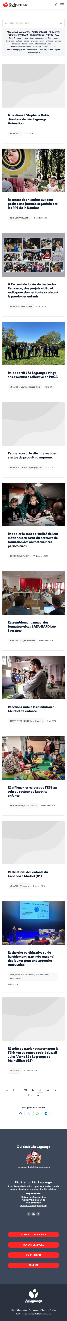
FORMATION (54, 32)
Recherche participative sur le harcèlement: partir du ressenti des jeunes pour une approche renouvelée (31, 958)
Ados (57, 35)
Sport (57, 49)
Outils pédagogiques (16, 49)
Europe (58, 40)
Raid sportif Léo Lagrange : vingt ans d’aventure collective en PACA (33, 375)
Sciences (10, 40)
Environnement (37, 40)
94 (47, 1090)
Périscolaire (32, 49)
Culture (19, 40)
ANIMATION (24, 32)
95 (54, 1090)
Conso (26, 40)
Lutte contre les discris (21, 46)
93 (40, 1090)
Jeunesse (51, 43)
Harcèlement (27, 43)
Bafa (11, 38)
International (40, 43)
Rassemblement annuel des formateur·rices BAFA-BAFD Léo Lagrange (32, 626)
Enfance (49, 40)
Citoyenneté (53, 38)
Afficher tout (12, 32)
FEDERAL (12, 35)
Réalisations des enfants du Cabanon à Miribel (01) (28, 874)
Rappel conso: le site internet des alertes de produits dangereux (32, 455)
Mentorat (37, 46)
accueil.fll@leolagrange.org (33, 1205)
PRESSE (49, 35)
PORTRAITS (23, 35)
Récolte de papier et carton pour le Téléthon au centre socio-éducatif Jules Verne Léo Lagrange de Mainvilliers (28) (33, 1054)
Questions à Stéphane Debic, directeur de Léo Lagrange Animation (29, 119)
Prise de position (46, 49)
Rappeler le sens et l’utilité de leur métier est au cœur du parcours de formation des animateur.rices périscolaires (33, 540)
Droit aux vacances (38, 38)
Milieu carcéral (49, 46)
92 (32, 1090)
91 (25, 1090)
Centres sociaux (21, 38)
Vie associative (33, 52)
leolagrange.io (42, 1166)
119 (30, 1095)
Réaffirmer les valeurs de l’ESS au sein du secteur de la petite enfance (32, 791)
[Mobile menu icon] (62, 4)
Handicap (16, 43)
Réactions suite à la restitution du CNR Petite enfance (32, 709)
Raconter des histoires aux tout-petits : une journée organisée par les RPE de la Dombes (32, 203)
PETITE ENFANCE (39, 32)
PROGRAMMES (37, 35)
